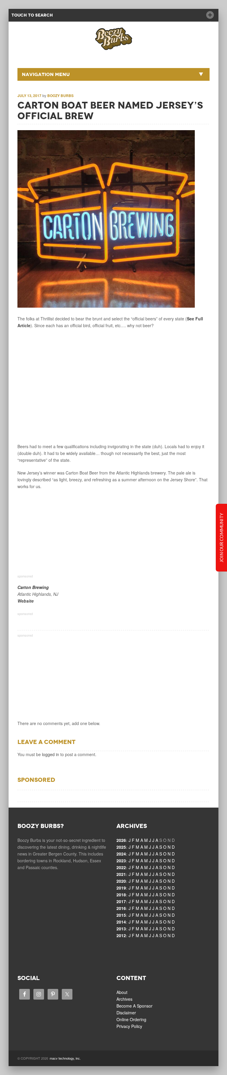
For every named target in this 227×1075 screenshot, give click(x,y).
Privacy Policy (129, 1026)
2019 (121, 888)
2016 (121, 908)
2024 (121, 854)
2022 (121, 867)
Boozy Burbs (60, 95)
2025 (121, 847)
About (121, 992)
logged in (50, 754)
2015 (121, 915)
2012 (121, 935)
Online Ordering (131, 1019)
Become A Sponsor (134, 1006)
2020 (121, 881)
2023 (121, 860)
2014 (121, 922)
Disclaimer (126, 1013)
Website (25, 601)
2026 (121, 840)
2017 (121, 901)
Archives (124, 999)
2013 (121, 929)
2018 (121, 895)
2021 (121, 874)
